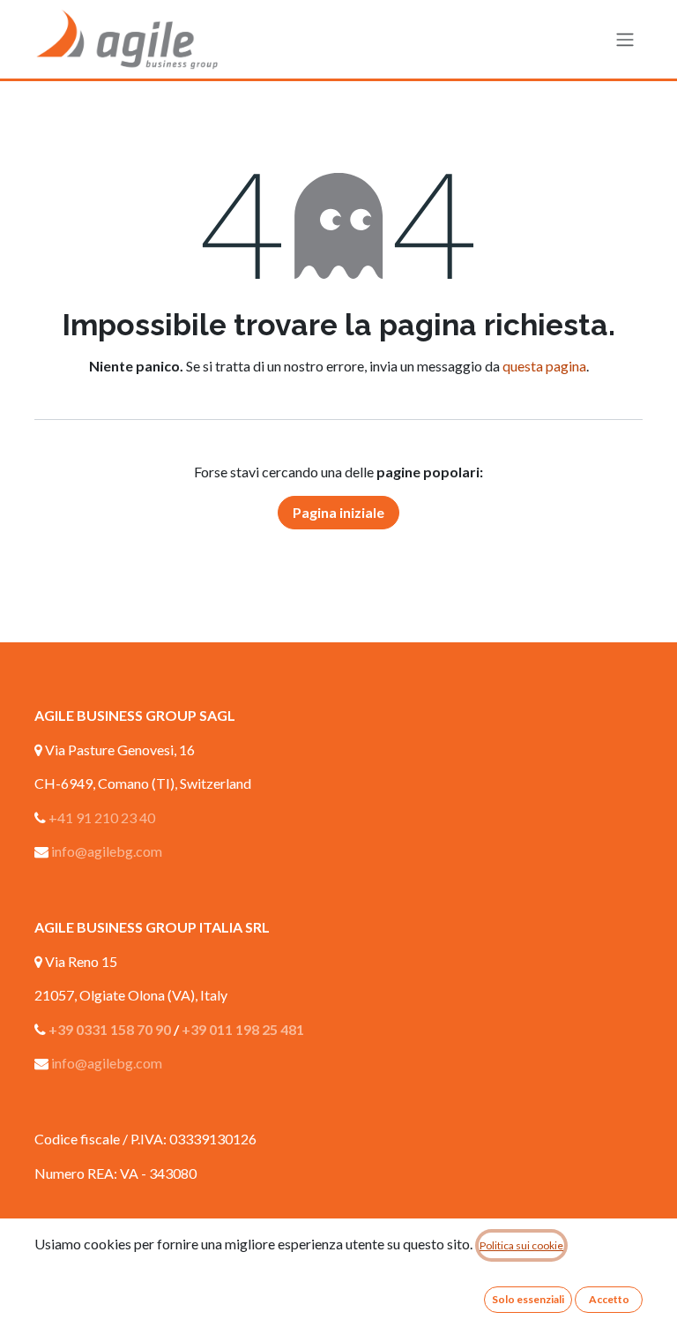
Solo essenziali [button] (528, 1299)
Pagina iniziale (338, 512)
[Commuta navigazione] (625, 39)
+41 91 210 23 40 (101, 817)
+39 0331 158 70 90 (109, 1029)
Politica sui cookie (521, 1245)
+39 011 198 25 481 (243, 1029)
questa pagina (544, 365)
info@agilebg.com (106, 851)
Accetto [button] (609, 1299)
